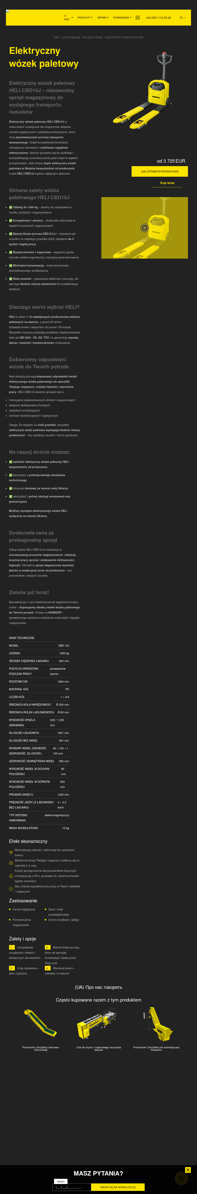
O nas (66, 17)
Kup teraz (167, 183)
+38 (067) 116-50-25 (158, 17)
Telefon (61, 1181)
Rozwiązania (121, 17)
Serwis (101, 17)
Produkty (84, 17)
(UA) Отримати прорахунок (160, 171)
